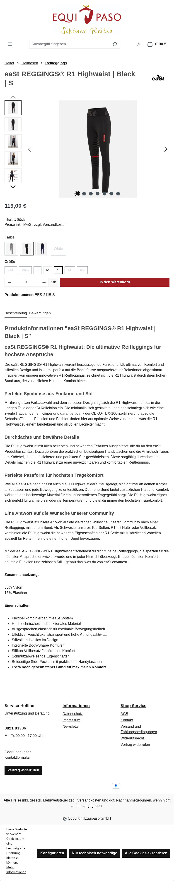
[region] (87, 149)
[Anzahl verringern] (9, 282)
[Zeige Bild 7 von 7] (118, 193)
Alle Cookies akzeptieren (146, 853)
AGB (124, 714)
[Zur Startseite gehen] (87, 19)
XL (71, 271)
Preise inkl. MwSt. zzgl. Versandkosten (36, 224)
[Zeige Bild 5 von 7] (104, 193)
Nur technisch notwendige (94, 853)
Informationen (76, 705)
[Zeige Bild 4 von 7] (97, 193)
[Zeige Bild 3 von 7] (91, 193)
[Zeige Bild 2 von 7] (84, 193)
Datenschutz (73, 714)
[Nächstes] (165, 149)
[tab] (16, 313)
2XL (12, 271)
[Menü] (10, 44)
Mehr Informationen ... (16, 872)
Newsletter (71, 726)
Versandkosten (89, 800)
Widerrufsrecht (132, 738)
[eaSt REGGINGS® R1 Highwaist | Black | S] (98, 149)
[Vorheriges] (29, 149)
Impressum (71, 720)
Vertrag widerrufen (23, 770)
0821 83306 (15, 728)
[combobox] (69, 44)
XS (84, 271)
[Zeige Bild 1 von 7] (77, 193)
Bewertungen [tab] (40, 313)
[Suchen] (114, 44)
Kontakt (127, 720)
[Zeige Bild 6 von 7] (111, 193)
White (60, 250)
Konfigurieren (52, 853)
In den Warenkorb (115, 282)
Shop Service (133, 705)
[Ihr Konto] (139, 43)
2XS (27, 271)
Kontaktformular (17, 757)
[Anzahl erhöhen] (44, 282)
